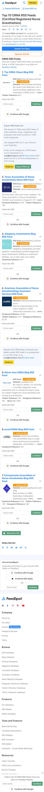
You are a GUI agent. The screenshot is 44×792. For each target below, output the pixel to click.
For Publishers (8, 705)
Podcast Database (9, 661)
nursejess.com (27, 382)
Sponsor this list (22, 54)
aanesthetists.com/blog (31, 246)
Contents (24, 26)
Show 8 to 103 (13, 533)
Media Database (9, 714)
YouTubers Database (10, 675)
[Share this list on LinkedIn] (17, 29)
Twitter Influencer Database (13, 688)
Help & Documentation (11, 765)
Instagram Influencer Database (15, 683)
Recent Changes (9, 770)
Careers (11, 627)
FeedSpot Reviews (9, 631)
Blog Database (8, 657)
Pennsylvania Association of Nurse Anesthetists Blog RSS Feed (18, 478)
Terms (4, 640)
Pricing (32, 3)
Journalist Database (10, 670)
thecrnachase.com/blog (31, 84)
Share (4, 29)
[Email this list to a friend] (26, 29)
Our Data (5, 622)
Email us (9, 167)
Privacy (5, 636)
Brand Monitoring (9, 726)
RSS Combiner (8, 739)
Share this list (8, 543)
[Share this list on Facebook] (9, 29)
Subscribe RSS (8, 99)
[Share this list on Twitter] (13, 29)
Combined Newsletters (11, 731)
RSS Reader (7, 709)
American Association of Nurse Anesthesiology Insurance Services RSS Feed (20, 291)
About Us (6, 618)
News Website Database (12, 679)
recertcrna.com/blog (29, 436)
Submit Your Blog (22, 49)
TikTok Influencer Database (13, 692)
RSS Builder (7, 744)
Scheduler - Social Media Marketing (17, 748)
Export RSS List (31, 8)
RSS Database (8, 653)
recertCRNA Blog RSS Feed (19, 429)
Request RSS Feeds (12, 8)
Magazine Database (10, 666)
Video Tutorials (8, 761)
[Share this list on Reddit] (21, 29)
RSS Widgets (7, 735)
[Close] (42, 773)
